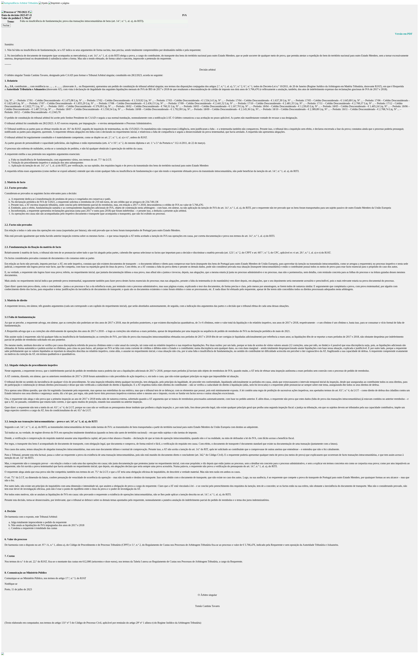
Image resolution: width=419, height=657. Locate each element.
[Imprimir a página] (58, 3)
